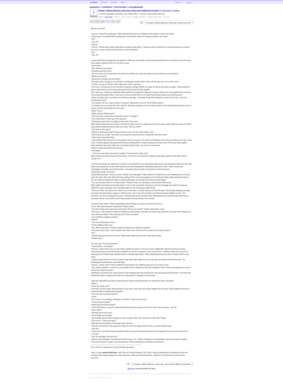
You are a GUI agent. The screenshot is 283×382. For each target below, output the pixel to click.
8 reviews (175, 10)
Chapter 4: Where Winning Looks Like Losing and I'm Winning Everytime (128, 11)
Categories (94, 7)
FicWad (93, 2)
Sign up (131, 368)
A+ (103, 21)
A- (92, 21)
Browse (104, 2)
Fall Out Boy (120, 7)
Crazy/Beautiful (135, 7)
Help (122, 2)
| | (118, 21)
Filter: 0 (178, 2)
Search (114, 2)
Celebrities (107, 7)
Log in (188, 2)
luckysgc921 (166, 10)
